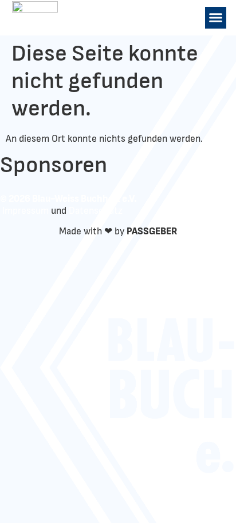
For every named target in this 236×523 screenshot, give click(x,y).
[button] (216, 18)
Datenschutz (96, 210)
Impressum (25, 210)
